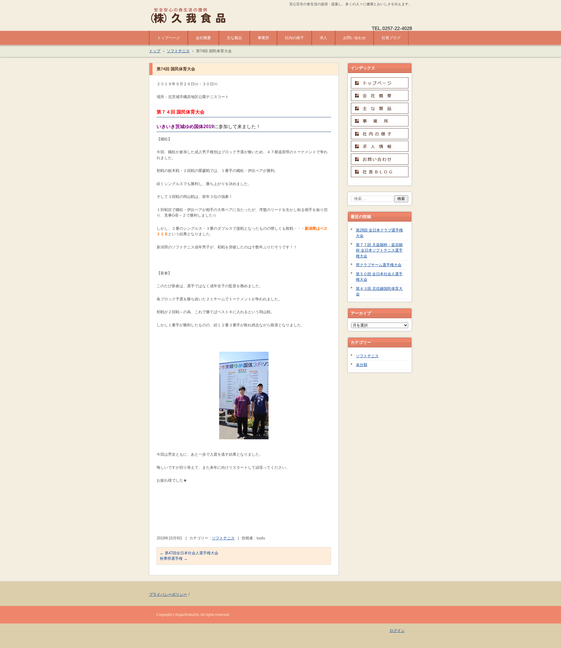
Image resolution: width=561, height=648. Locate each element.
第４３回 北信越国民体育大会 (379, 291)
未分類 (361, 365)
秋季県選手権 (174, 558)
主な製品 (234, 38)
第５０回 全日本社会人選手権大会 (379, 277)
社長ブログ (391, 38)
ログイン (397, 630)
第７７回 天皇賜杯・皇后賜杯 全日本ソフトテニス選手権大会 (379, 250)
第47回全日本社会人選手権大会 (189, 553)
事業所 (263, 38)
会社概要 (203, 38)
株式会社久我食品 (171, 27)
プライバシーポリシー (168, 594)
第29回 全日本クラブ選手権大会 (379, 233)
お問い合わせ (354, 38)
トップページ (168, 38)
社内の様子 (294, 38)
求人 (323, 38)
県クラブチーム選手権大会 (378, 265)
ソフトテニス (223, 538)
